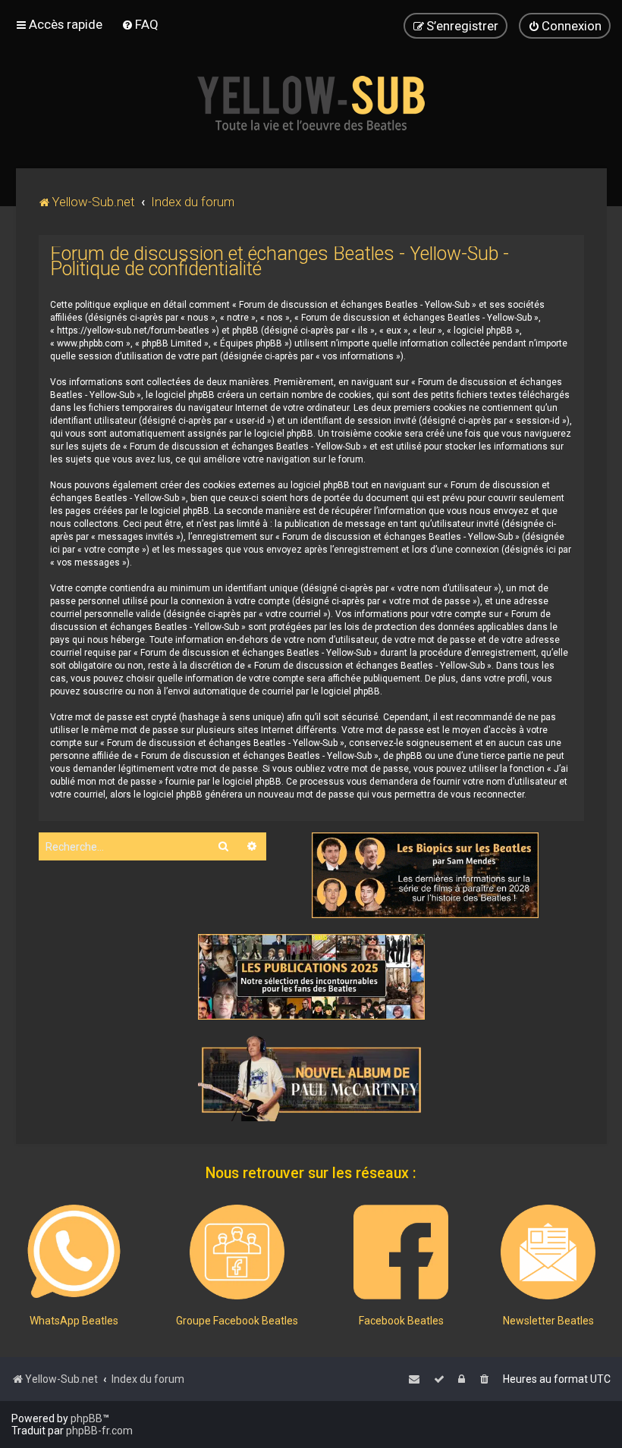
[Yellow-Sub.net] (311, 103)
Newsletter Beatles (548, 1321)
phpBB (86, 1418)
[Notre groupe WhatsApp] (74, 1252)
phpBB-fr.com (99, 1430)
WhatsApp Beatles (74, 1321)
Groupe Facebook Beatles (237, 1321)
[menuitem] (140, 24)
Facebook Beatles (401, 1321)
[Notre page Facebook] (400, 1252)
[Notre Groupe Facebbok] (237, 1252)
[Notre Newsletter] (548, 1252)
